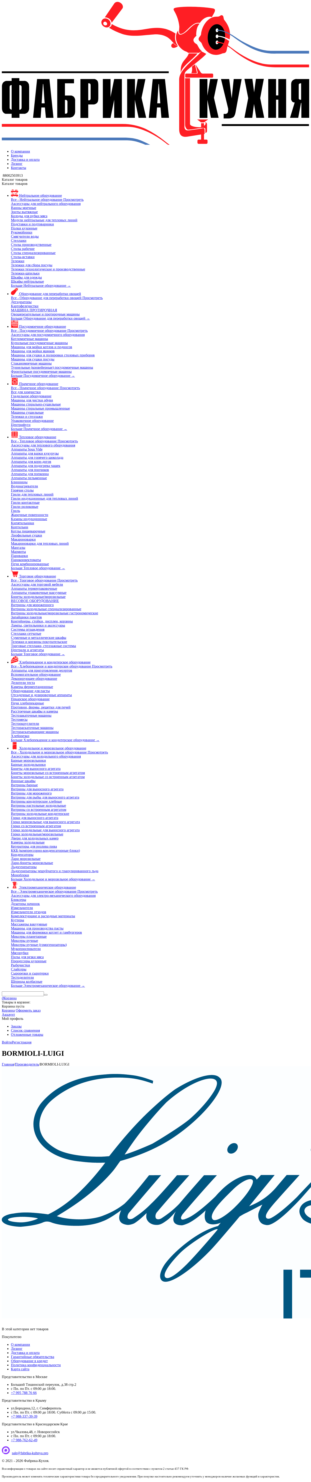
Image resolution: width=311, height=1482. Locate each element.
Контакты (18, 168)
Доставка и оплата (25, 159)
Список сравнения (25, 1030)
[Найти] (46, 995)
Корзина (8, 1010)
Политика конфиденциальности (36, 1365)
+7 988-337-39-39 (24, 1416)
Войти (7, 1042)
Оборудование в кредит (29, 1361)
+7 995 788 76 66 (24, 1393)
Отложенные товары (27, 1034)
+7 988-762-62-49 (24, 1440)
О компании (20, 151)
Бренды (17, 155)
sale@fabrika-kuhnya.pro (30, 1453)
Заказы (16, 1026)
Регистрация (21, 1042)
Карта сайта (20, 1369)
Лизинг (17, 164)
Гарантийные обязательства (32, 1357)
